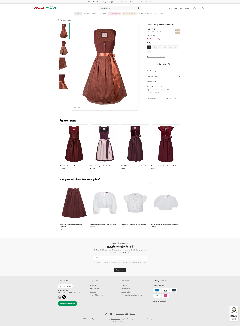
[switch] (234, 319)
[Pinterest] (175, 98)
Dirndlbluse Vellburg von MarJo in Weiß (103, 224)
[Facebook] (167, 98)
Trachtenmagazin (184, 8)
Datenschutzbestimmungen (108, 262)
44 (149, 52)
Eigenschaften (152, 76)
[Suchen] (138, 8)
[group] (74, 147)
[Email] (179, 98)
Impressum (120, 314)
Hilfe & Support (94, 289)
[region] (98, 67)
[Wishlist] (194, 8)
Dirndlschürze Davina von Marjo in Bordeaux (71, 225)
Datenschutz (126, 289)
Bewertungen (151, 82)
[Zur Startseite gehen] (44, 8)
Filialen (175, 8)
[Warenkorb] (203, 8)
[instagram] (106, 314)
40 (170, 47)
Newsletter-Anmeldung (99, 2)
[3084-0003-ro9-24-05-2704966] (104, 66)
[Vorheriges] (74, 107)
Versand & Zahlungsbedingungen (132, 295)
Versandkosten (160, 31)
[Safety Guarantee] (60, 297)
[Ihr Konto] (199, 8)
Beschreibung (151, 71)
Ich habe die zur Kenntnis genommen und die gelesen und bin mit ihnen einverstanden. (121, 262)
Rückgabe (93, 292)
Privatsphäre (126, 292)
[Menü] (237, 307)
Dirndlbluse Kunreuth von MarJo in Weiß (134, 224)
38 (165, 47)
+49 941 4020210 (66, 286)
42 (175, 47)
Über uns (124, 285)
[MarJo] (177, 31)
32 (149, 47)
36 (159, 47)
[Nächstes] (79, 107)
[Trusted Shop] (64, 297)
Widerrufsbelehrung (96, 295)
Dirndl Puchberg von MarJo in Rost (71, 166)
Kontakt (132, 314)
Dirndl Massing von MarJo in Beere (101, 166)
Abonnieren (120, 270)
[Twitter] (171, 98)
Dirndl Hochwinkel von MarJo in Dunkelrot (165, 166)
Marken (170, 8)
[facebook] (111, 314)
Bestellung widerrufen (67, 304)
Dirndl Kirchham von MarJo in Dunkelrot (134, 166)
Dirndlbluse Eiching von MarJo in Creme (164, 224)
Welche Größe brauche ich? (156, 57)
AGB (133, 262)
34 (154, 47)
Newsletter (93, 285)
